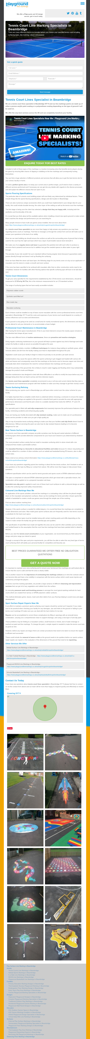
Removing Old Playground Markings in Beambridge (26, 1034)
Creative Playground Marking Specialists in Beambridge (27, 999)
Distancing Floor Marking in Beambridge (21, 1036)
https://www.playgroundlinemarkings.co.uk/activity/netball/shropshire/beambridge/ (35, 650)
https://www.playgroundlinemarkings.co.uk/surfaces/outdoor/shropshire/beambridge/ (34, 505)
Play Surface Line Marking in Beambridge (21, 966)
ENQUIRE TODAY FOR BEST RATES (45, 163)
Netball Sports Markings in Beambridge (22, 973)
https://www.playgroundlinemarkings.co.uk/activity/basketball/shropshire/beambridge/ (36, 675)
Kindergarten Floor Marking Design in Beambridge (25, 988)
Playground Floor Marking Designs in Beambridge (25, 1025)
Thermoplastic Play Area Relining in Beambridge (25, 1030)
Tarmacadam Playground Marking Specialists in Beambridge (29, 1023)
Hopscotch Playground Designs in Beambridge (24, 997)
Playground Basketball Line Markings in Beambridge (26, 979)
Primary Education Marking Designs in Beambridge (26, 984)
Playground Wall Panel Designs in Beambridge (24, 1006)
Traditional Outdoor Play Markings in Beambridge (25, 1001)
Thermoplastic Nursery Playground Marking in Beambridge (28, 986)
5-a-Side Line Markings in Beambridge (21, 975)
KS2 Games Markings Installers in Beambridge (24, 1012)
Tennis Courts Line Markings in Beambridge (23, 970)
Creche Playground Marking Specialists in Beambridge (27, 992)
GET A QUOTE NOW (45, 563)
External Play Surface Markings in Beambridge (24, 1021)
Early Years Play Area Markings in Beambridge (24, 990)
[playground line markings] (18, 4)
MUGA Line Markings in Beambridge (21, 977)
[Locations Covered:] (6, 3)
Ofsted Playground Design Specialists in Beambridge (26, 1014)
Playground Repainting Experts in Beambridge (24, 1032)
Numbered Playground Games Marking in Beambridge (27, 1003)
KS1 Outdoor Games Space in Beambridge (23, 1010)
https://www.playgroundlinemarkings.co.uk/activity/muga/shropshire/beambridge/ (37, 225)
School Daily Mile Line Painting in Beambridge (24, 1017)
